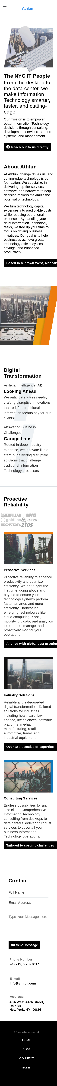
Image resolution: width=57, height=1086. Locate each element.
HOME (26, 1040)
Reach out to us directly (29, 147)
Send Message (27, 945)
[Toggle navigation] (5, 7)
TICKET (26, 1067)
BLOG (26, 1049)
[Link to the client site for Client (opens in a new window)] (12, 515)
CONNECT (26, 1058)
